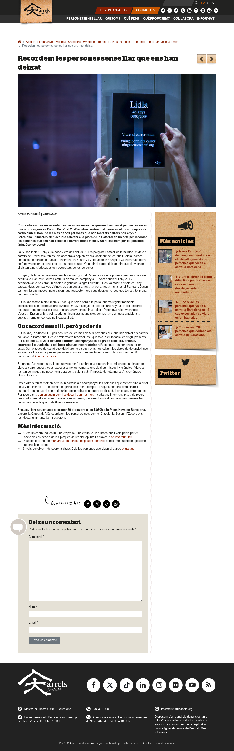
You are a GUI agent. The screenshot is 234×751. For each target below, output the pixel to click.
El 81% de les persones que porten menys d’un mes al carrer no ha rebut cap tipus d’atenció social (202, 59)
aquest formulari (121, 437)
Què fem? (131, 18)
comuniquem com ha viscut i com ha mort (66, 394)
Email (33, 622)
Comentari (36, 536)
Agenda (61, 41)
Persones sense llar (84, 18)
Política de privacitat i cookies (123, 743)
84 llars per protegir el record (211, 59)
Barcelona (74, 41)
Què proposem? (156, 18)
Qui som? (112, 18)
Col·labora (183, 18)
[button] (114, 10)
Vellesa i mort (169, 41)
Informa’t (206, 18)
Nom (33, 606)
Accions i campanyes (40, 41)
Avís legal (97, 743)
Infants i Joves (108, 41)
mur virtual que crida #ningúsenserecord (77, 441)
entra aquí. (129, 448)
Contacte (148, 743)
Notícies (125, 41)
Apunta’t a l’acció (46, 356)
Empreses (89, 41)
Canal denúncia (165, 743)
